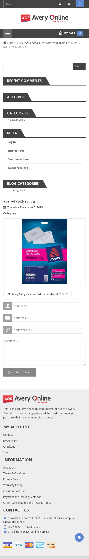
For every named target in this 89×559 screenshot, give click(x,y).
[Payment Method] (7, 545)
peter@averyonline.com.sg (32, 532)
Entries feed (16, 150)
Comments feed (19, 159)
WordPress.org (18, 168)
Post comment (22, 372)
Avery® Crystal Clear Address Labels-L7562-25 (48, 43)
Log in (12, 142)
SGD (8, 4)
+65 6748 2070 (31, 527)
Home (11, 43)
